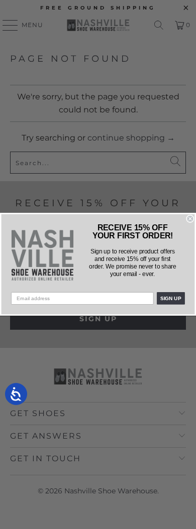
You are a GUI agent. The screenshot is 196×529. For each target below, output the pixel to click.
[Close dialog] (190, 219)
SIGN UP (171, 298)
